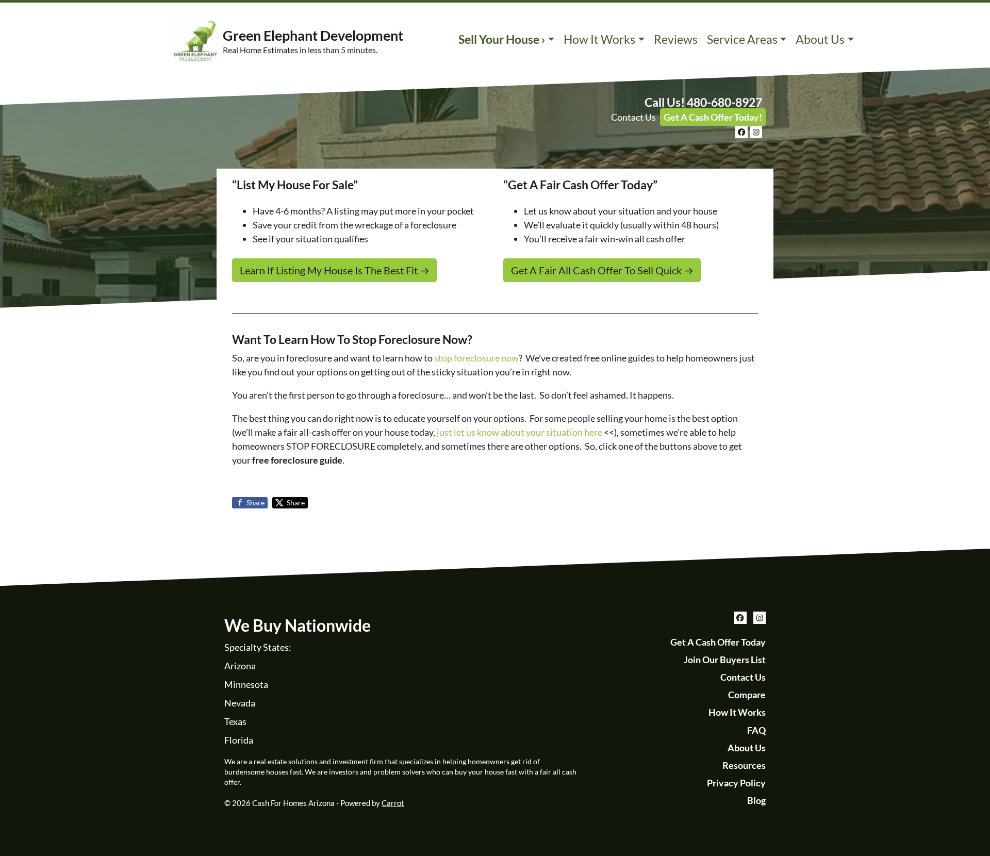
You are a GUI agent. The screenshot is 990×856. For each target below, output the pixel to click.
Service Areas (742, 39)
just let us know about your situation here (519, 432)
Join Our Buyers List (725, 659)
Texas (235, 721)
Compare (747, 694)
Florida (238, 740)
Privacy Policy (736, 782)
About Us (820, 39)
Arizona (240, 665)
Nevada (239, 703)
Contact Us (633, 117)
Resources (744, 765)
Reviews (676, 39)
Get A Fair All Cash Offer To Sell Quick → (602, 270)
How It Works (599, 39)
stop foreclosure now (476, 358)
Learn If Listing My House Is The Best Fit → (335, 270)
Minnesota (246, 684)
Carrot (393, 803)
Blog (756, 800)
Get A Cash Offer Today (718, 642)
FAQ (756, 730)
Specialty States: (257, 647)
